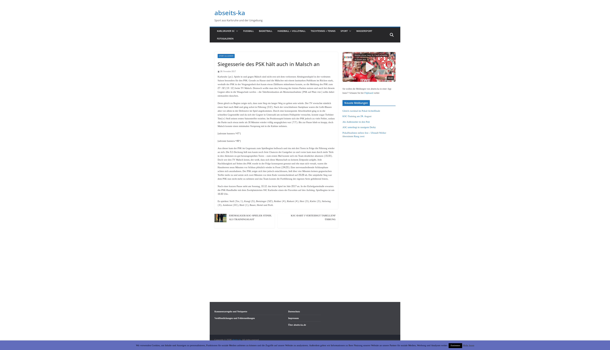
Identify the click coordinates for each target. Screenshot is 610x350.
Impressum (293, 318)
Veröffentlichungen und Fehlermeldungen (234, 318)
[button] (236, 31)
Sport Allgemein (226, 56)
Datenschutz (294, 312)
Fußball (248, 30)
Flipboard (369, 93)
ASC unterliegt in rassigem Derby (359, 127)
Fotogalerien (225, 38)
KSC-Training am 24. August (356, 116)
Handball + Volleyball (292, 30)
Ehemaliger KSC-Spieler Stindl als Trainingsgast (250, 217)
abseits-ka (229, 12)
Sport (344, 30)
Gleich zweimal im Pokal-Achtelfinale (361, 111)
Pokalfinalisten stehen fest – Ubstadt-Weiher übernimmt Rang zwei (364, 135)
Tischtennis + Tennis (323, 30)
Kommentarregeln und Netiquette (230, 312)
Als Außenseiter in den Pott (356, 122)
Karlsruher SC (226, 30)
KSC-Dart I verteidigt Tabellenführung (313, 217)
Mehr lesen (468, 345)
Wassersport (364, 30)
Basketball (265, 30)
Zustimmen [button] (455, 345)
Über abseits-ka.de (297, 325)
